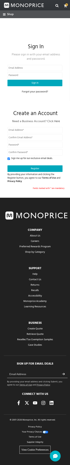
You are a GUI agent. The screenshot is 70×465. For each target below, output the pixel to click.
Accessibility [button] (35, 296)
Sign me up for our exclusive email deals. (31, 158)
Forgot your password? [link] (35, 92)
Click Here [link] (53, 121)
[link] (8, 14)
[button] (65, 5)
